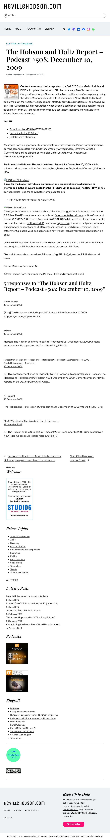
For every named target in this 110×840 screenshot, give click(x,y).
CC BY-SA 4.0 (64, 836)
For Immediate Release (19, 43)
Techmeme (15, 738)
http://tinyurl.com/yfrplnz (18, 316)
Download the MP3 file (22, 129)
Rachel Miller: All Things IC (22, 728)
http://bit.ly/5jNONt (56, 345)
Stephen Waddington (20, 734)
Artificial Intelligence (20, 536)
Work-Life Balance (19, 572)
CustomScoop (12, 152)
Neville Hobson (11, 301)
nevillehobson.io (70, 809)
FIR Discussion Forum (25, 242)
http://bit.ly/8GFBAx (91, 406)
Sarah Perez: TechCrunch (22, 731)
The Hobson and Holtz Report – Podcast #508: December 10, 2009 (54, 59)
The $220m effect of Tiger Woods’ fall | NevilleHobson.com (31, 421)
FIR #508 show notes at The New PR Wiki (32, 199)
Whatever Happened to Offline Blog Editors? (30, 617)
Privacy (88, 836)
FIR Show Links (60, 187)
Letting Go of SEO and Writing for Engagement (32, 603)
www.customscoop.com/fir (18, 156)
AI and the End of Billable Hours (23, 610)
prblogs (7, 330)
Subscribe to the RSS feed (24, 133)
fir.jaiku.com (63, 223)
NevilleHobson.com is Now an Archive (27, 596)
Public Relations (17, 559)
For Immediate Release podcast (25, 549)
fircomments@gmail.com (69, 215)
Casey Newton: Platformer (22, 711)
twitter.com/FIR (35, 223)
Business (14, 543)
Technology (15, 566)
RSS (101, 836)
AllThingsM (9, 396)
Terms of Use (77, 836)
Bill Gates (14, 708)
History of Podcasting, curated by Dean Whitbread (34, 715)
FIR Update (87, 254)
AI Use (95, 836)
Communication (17, 546)
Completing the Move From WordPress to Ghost (33, 624)
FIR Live (63, 254)
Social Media (16, 562)
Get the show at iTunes (22, 137)
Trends (13, 569)
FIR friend (74, 246)
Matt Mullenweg (17, 725)
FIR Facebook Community (36, 246)
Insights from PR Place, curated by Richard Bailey (33, 718)
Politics (13, 556)
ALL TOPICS (12, 580)
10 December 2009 (13, 305)
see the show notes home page (39, 191)
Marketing (15, 553)
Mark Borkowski (17, 721)
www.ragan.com (65, 148)
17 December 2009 (13, 424)
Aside (13, 539)
